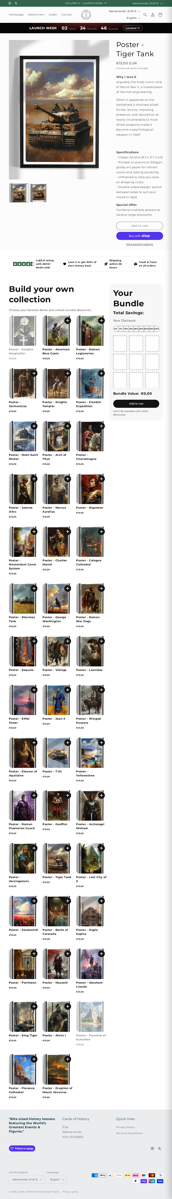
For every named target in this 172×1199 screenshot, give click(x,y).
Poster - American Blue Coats (56, 351)
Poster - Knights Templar (54, 404)
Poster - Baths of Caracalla (55, 932)
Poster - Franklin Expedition (88, 404)
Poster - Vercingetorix (19, 879)
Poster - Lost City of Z (91, 879)
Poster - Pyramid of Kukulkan (90, 1037)
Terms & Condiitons (129, 1133)
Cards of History (27, 1192)
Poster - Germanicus (18, 404)
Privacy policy (71, 1192)
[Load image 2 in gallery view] (39, 193)
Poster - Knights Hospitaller (21, 351)
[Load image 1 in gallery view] (19, 193)
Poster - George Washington (54, 619)
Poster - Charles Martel (54, 562)
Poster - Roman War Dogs (88, 619)
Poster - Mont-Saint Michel (23, 457)
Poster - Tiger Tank (56, 877)
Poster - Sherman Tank (22, 619)
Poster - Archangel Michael (90, 826)
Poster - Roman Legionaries (88, 351)
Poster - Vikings (54, 670)
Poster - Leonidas (89, 670)
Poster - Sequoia (21, 670)
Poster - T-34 (52, 771)
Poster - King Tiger (23, 1035)
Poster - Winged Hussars (88, 720)
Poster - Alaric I (54, 1035)
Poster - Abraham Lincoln (89, 984)
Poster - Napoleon (89, 507)
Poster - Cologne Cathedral (88, 562)
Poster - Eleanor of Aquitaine (23, 773)
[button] (145, 15)
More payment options (139, 244)
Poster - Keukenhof (23, 930)
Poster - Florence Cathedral (22, 1090)
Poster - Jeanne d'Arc (21, 509)
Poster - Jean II (53, 718)
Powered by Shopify (48, 1192)
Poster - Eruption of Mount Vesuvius (57, 1090)
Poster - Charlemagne (86, 457)
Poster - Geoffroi (54, 824)
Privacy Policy (125, 1127)
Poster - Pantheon (22, 982)
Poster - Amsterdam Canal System (22, 564)
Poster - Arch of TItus (54, 457)
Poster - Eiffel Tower (19, 720)
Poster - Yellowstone (85, 773)
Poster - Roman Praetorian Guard (22, 826)
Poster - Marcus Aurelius (54, 509)
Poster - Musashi (55, 982)
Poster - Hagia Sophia (87, 932)
